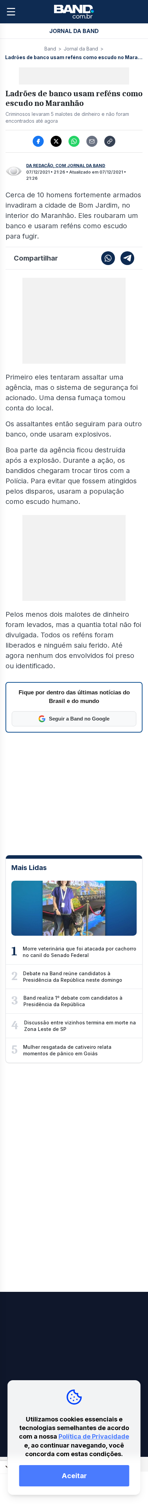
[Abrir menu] (11, 11)
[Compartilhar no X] (56, 141)
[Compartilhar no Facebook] (38, 141)
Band (50, 49)
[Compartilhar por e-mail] (91, 141)
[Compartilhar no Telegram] (127, 258)
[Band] (74, 12)
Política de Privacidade (94, 1436)
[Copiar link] (109, 141)
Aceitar (74, 1476)
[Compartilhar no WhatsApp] (74, 141)
